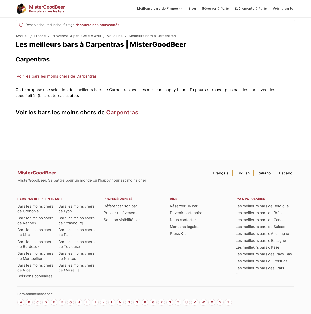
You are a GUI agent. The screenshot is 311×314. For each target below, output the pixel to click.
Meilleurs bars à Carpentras (152, 36)
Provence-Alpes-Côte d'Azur (76, 36)
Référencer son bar (120, 206)
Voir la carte (283, 9)
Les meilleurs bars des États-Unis (261, 270)
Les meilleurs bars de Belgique (262, 206)
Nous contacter (183, 220)
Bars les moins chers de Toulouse (77, 244)
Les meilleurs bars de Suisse (260, 226)
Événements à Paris (251, 9)
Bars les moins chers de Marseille (77, 267)
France (40, 36)
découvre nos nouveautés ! (98, 25)
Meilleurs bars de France (157, 9)
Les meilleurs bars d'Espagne (261, 240)
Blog (192, 9)
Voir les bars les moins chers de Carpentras (57, 76)
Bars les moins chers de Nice (35, 267)
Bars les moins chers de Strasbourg (77, 220)
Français (220, 173)
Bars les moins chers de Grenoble (35, 208)
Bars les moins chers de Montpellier (35, 256)
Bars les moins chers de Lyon (77, 208)
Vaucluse (115, 36)
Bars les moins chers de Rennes (35, 220)
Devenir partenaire (186, 212)
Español (286, 173)
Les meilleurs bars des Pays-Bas (264, 254)
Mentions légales (184, 226)
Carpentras (122, 112)
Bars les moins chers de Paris (77, 232)
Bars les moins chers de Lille (35, 232)
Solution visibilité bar (122, 220)
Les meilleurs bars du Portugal (262, 261)
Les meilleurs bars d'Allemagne (262, 233)
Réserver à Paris (215, 9)
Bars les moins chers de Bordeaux (35, 244)
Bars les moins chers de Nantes (77, 256)
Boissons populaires (34, 276)
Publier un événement (123, 212)
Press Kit (178, 233)
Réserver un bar (184, 206)
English (243, 173)
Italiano (264, 173)
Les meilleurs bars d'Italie (257, 247)
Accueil (22, 36)
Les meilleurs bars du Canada (261, 220)
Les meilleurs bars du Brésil (260, 212)
